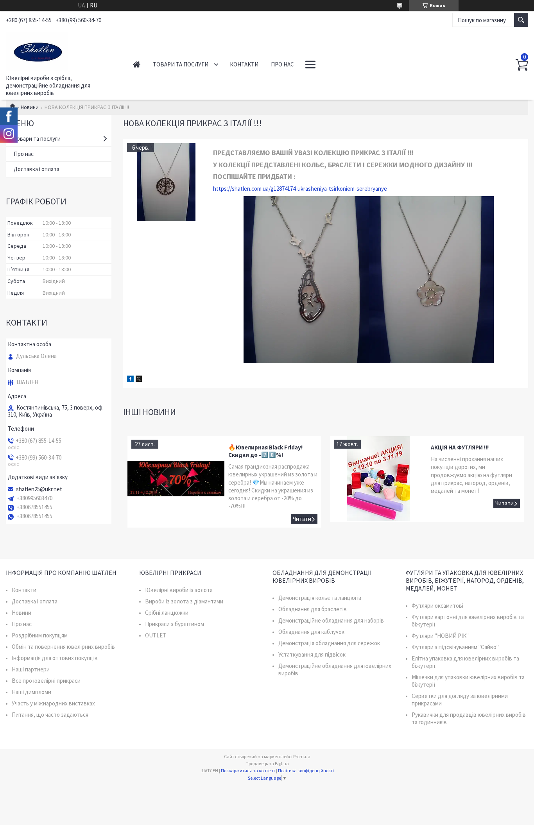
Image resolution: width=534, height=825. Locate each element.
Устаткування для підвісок (312, 654)
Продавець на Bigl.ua (267, 763)
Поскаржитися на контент (248, 770)
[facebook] (130, 379)
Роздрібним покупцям (40, 635)
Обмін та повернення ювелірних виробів (63, 646)
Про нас (282, 64)
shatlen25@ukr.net (39, 489)
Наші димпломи (31, 692)
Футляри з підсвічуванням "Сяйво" (455, 647)
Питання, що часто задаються (50, 714)
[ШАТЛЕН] (61, 50)
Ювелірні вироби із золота (179, 590)
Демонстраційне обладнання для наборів (331, 620)
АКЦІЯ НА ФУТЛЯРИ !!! (460, 447)
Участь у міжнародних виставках (53, 703)
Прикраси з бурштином (174, 624)
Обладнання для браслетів (312, 609)
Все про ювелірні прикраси (46, 680)
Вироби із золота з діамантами (184, 601)
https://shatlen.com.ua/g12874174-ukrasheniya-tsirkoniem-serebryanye (300, 188)
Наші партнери (31, 669)
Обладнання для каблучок (311, 631)
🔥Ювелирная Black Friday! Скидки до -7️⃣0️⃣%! (265, 451)
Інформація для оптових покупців (55, 658)
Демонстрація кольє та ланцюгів (320, 597)
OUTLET (155, 635)
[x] (139, 379)
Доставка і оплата (36, 169)
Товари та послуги (180, 64)
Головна (136, 64)
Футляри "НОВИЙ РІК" (440, 635)
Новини (30, 107)
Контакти (244, 64)
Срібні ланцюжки (166, 612)
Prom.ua (301, 756)
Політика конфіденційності (306, 770)
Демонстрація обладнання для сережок (329, 643)
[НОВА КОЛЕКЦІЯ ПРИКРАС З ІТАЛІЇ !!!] (166, 182)
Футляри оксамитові (437, 605)
